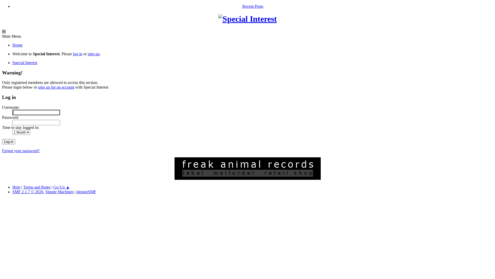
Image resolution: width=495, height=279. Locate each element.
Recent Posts (252, 6)
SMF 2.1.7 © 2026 (27, 192)
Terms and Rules (37, 187)
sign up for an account (56, 87)
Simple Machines (59, 192)
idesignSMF (86, 192)
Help (16, 187)
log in (77, 54)
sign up (94, 54)
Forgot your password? (21, 151)
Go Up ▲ (61, 187)
